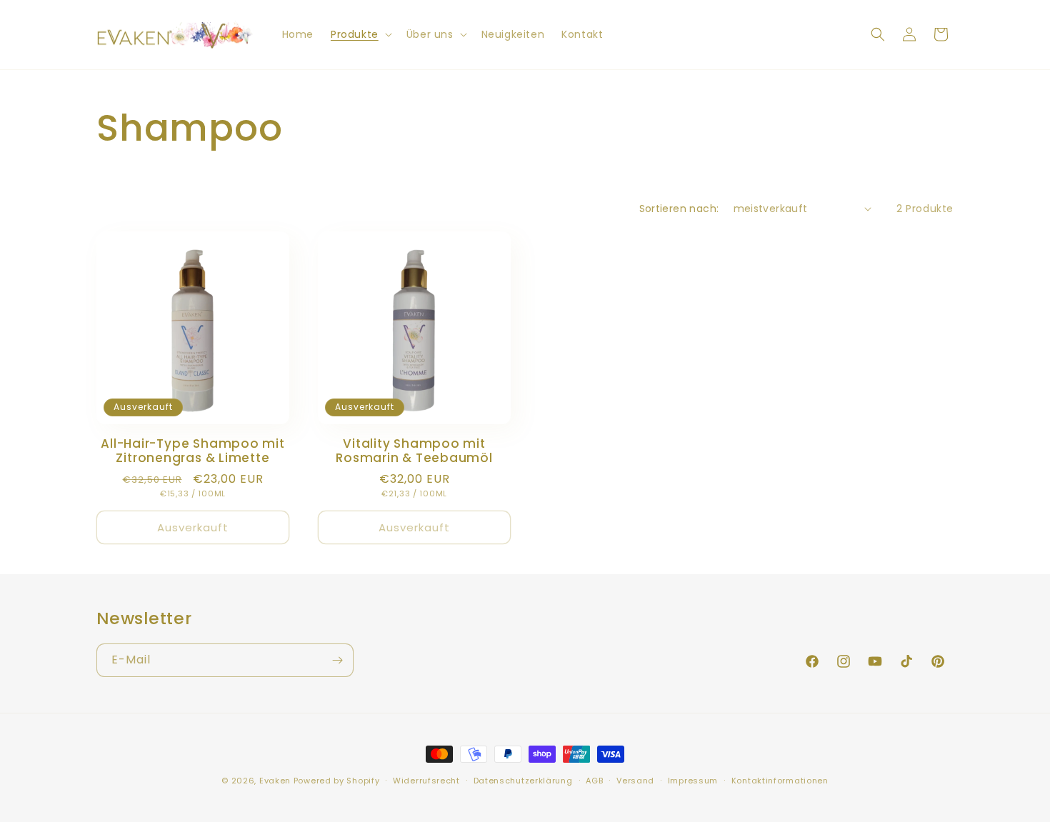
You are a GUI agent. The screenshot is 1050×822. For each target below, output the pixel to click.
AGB (594, 780)
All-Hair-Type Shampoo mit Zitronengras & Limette (193, 451)
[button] (360, 34)
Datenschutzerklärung (523, 780)
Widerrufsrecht (426, 780)
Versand (635, 780)
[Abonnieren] (337, 660)
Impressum (693, 780)
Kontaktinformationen (780, 780)
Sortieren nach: (679, 208)
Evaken (275, 780)
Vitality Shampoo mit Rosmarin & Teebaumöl (414, 451)
